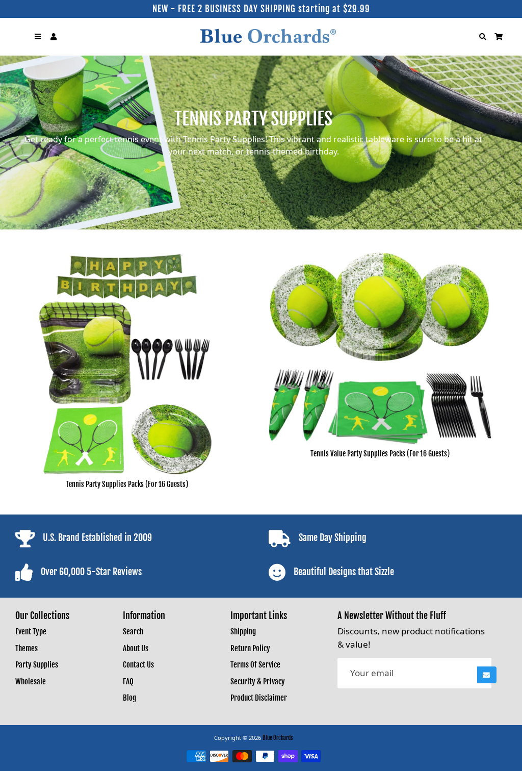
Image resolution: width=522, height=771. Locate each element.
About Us (135, 648)
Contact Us (138, 665)
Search (133, 631)
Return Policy (250, 648)
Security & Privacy (257, 681)
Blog (129, 698)
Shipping (243, 631)
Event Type (30, 631)
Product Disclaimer (258, 698)
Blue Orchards (278, 737)
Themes (26, 648)
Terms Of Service (255, 665)
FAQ (128, 681)
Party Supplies (36, 665)
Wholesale (30, 681)
